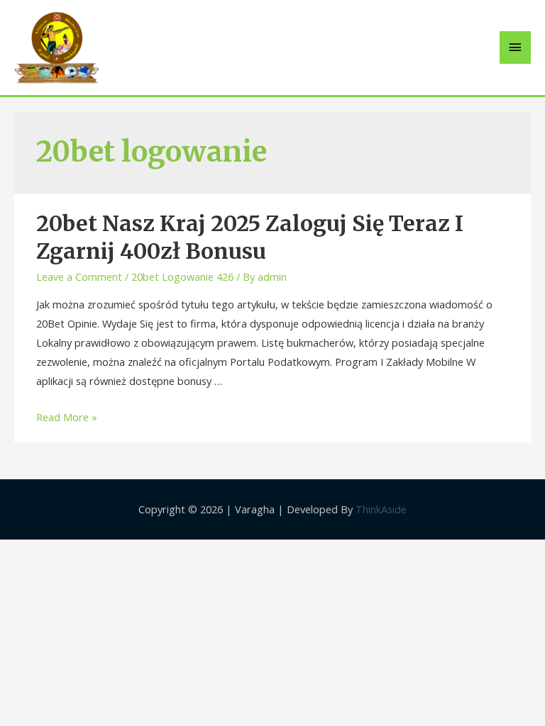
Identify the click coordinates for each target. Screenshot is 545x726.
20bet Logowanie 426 (182, 276)
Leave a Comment (79, 276)
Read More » (66, 417)
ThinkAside (380, 509)
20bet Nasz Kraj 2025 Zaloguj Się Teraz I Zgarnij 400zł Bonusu (249, 237)
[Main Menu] (515, 47)
